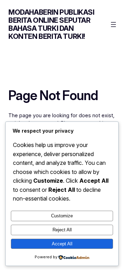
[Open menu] (113, 24)
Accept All (62, 243)
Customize (62, 215)
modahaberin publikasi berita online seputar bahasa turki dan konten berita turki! (51, 24)
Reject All (62, 229)
